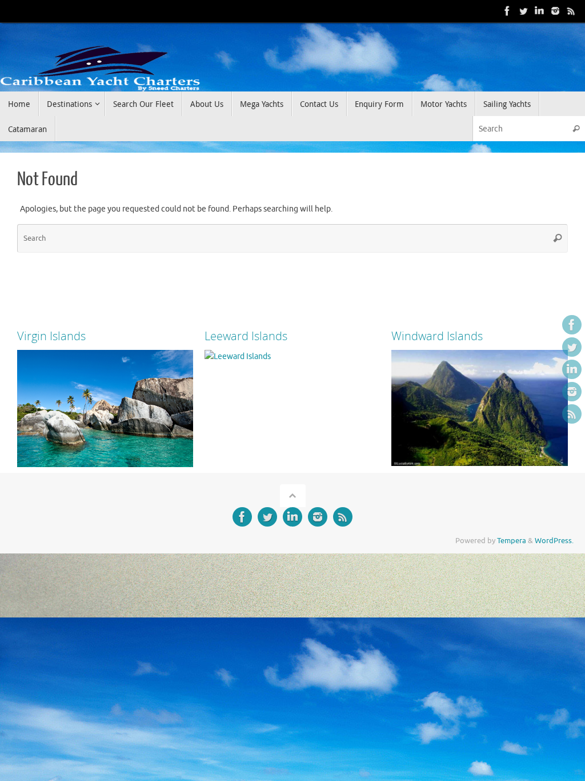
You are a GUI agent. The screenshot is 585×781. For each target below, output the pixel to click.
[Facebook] (507, 11)
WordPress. (554, 540)
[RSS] (571, 11)
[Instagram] (555, 11)
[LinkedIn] (539, 11)
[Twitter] (523, 11)
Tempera (511, 540)
